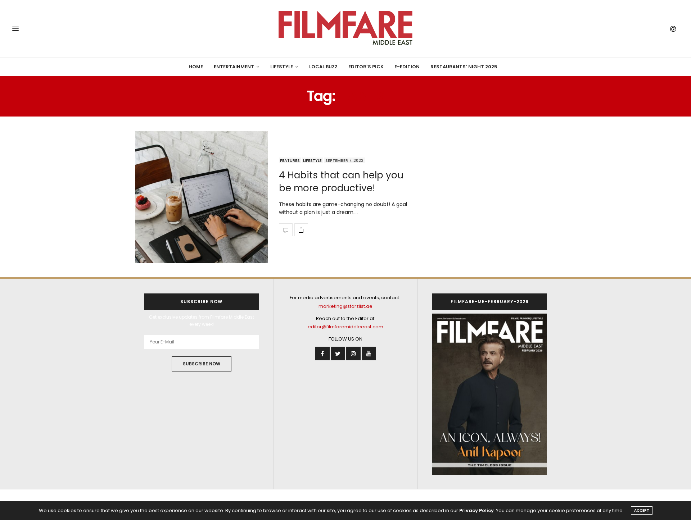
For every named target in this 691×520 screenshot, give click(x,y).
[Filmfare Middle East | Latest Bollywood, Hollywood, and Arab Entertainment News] (345, 29)
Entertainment (234, 66)
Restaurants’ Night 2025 (463, 66)
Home (196, 66)
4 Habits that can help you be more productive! (341, 182)
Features (290, 160)
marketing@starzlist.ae (345, 306)
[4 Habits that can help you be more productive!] (201, 197)
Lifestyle (281, 66)
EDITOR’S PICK (366, 66)
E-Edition (407, 66)
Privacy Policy (476, 510)
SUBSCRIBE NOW (201, 364)
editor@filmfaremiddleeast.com (345, 326)
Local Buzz (323, 66)
